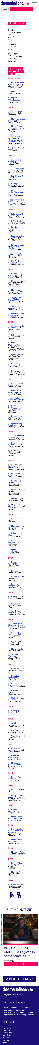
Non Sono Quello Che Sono (15, 291)
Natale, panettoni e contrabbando (14, 99)
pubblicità (7, 1035)
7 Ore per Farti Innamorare (16, 436)
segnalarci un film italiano (14, 1010)
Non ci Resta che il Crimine (15, 505)
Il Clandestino (17, 221)
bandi (5, 1042)
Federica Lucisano (12, 59)
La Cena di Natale (14, 605)
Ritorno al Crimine (14, 451)
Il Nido (14, 481)
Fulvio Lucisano (16, 56)
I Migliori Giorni (17, 354)
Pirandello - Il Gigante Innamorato (16, 201)
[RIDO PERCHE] (20, 929)
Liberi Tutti (16, 490)
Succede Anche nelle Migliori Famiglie (16, 299)
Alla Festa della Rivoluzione (16, 170)
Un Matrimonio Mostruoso (16, 314)
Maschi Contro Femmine (16, 778)
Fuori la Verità (17, 176)
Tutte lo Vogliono (13, 655)
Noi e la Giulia (17, 649)
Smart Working (17, 147)
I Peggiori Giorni (18, 281)
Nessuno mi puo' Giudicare (14, 764)
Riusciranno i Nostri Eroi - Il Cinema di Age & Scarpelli (15, 139)
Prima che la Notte (15, 534)
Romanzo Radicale (13, 372)
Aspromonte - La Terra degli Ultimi (15, 466)
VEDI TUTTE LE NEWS (19, 979)
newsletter (7, 1032)
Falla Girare (16, 335)
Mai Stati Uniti (17, 730)
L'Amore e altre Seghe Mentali (16, 237)
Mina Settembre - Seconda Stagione (16, 407)
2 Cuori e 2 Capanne (14, 161)
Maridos (15, 91)
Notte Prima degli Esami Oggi (15, 817)
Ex (12, 789)
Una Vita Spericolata (13, 550)
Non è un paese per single (16, 120)
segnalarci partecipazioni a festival (18, 1012)
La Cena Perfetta (13, 364)
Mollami (15, 498)
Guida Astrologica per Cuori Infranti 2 (15, 344)
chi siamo (7, 1028)
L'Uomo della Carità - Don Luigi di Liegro (15, 830)
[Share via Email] (13, 897)
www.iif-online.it (12, 47)
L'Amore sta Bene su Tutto (14, 184)
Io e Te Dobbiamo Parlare (16, 228)
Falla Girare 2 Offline (15, 215)
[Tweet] (18, 894)
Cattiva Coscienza (13, 274)
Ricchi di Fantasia (13, 541)
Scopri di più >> (20, 964)
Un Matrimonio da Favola (16, 699)
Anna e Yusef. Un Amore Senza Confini (15, 625)
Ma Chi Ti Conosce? (14, 262)
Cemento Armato (13, 810)
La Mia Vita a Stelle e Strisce (15, 864)
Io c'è (13, 518)
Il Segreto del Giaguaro (15, 885)
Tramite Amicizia (13, 307)
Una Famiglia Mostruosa (15, 424)
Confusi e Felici (17, 668)
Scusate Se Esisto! (14, 691)
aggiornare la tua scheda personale (19, 1014)
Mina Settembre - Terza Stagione (16, 192)
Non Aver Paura (18, 852)
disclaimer (7, 1037)
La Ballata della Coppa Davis (16, 83)
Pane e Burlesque (13, 684)
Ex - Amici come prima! (14, 749)
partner (6, 1040)
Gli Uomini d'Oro (14, 474)
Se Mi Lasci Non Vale (14, 612)
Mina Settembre (13, 444)
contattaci (7, 1030)
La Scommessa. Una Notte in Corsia (16, 246)
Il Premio (15, 576)
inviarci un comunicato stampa (17, 1007)
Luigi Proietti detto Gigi (16, 399)
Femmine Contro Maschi (15, 756)
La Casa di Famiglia (14, 585)
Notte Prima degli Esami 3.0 (15, 127)
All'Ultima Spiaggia (14, 724)
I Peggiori (15, 571)
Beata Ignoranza (12, 563)
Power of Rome (18, 416)
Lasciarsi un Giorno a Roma (15, 391)
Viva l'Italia (16, 736)
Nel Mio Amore (17, 872)
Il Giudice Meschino (13, 677)
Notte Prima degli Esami (15, 840)
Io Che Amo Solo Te (14, 642)
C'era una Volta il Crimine (16, 327)
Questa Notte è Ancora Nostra (16, 796)
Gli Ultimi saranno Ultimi (14, 633)
